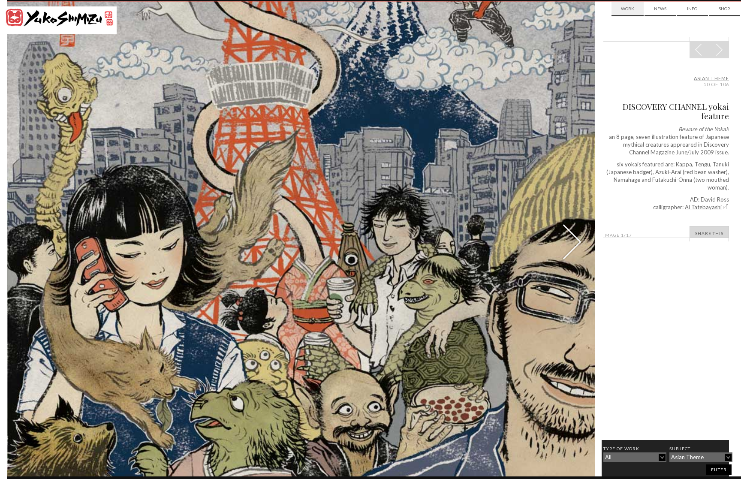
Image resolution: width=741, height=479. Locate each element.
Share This (709, 233)
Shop (724, 8)
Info (692, 8)
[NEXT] (699, 50)
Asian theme (711, 78)
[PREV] (719, 50)
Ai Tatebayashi (703, 207)
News (660, 8)
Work (627, 8)
